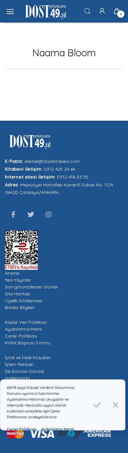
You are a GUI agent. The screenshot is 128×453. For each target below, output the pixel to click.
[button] (87, 11)
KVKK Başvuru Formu (27, 343)
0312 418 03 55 (72, 177)
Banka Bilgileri (19, 307)
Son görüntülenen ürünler (31, 287)
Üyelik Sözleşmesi (23, 301)
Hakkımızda (17, 378)
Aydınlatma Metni (23, 329)
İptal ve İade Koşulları (28, 357)
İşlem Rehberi (19, 364)
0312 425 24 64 (59, 169)
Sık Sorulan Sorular (24, 371)
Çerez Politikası (21, 336)
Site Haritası (17, 294)
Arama (12, 273)
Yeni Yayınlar (18, 280)
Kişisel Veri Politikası (26, 322)
